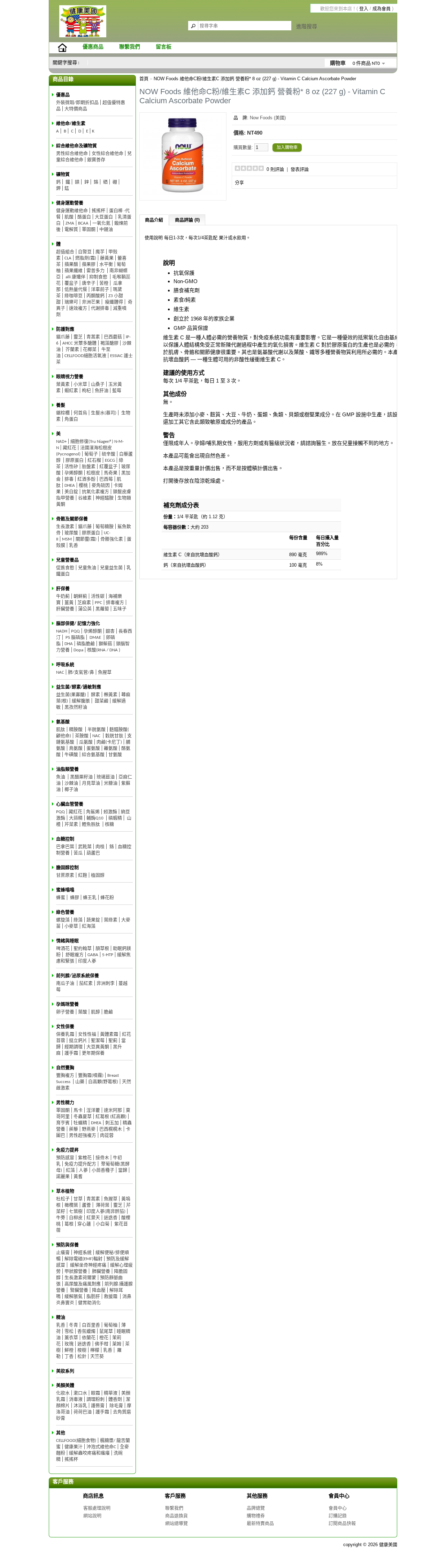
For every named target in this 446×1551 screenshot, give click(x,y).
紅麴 (82, 875)
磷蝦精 (115, 818)
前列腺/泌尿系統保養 (77, 976)
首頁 (143, 78)
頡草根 (102, 948)
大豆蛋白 (104, 217)
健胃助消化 (89, 1303)
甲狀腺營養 (75, 1271)
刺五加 (112, 1123)
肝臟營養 (65, 609)
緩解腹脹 (81, 701)
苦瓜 (78, 853)
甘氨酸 (115, 754)
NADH (61, 631)
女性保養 (65, 1026)
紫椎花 (85, 1158)
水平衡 (106, 264)
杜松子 (63, 1199)
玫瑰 (69, 1344)
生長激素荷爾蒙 (80, 1278)
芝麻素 (84, 602)
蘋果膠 (88, 264)
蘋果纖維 (73, 270)
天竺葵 (97, 1356)
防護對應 (65, 329)
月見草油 (91, 783)
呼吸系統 (65, 665)
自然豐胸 (65, 1068)
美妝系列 (65, 1371)
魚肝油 (101, 390)
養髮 (60, 405)
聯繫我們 (129, 47)
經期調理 (73, 1047)
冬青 (73, 1325)
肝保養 (63, 589)
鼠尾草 (106, 1331)
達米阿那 (113, 1110)
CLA (67, 258)
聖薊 (112, 1040)
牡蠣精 (80, 1123)
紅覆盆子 (108, 466)
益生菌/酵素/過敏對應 (78, 687)
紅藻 (70, 1170)
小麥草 (71, 926)
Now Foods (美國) (268, 117)
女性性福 (87, 1034)
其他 (60, 1433)
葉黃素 (63, 384)
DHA (68, 644)
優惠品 (63, 95)
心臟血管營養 (69, 804)
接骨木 (102, 1158)
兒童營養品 (67, 560)
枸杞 (86, 390)
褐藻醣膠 (109, 343)
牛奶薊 (63, 596)
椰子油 (71, 789)
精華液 (110, 1393)
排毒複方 (115, 602)
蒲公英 (85, 609)
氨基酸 (63, 722)
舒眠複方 (74, 955)
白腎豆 (85, 252)
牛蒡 (60, 1218)
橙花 (103, 1338)
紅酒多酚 (86, 479)
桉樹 (81, 1350)
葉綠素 (110, 920)
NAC (60, 672)
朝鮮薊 (80, 596)
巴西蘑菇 (113, 337)
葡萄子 (91, 454)
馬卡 (78, 1110)
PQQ (75, 631)
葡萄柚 (110, 1325)
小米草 (80, 384)
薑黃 (69, 602)
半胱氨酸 (96, 729)
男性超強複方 (82, 1135)
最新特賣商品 (260, 1523)
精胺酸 (76, 729)
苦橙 (103, 283)
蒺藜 (73, 1129)
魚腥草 (105, 672)
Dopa (78, 650)
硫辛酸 (108, 454)
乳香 (73, 545)
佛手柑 (101, 1344)
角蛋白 (71, 419)
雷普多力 (96, 270)
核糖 (109, 824)
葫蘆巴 (93, 853)
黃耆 (78, 1176)
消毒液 (76, 1399)
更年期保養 (93, 1053)
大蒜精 (76, 818)
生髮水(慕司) (103, 413)
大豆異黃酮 (97, 1047)
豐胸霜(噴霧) (90, 1075)
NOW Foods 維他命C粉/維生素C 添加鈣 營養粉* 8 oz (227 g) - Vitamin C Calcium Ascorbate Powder (255, 78)
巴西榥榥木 (110, 1129)
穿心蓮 (84, 1224)
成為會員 (381, 8)
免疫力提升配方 (80, 1164)
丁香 (69, 1356)
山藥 (79, 1082)
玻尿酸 (71, 533)
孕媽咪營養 (67, 1004)
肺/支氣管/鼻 (81, 672)
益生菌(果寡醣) (71, 695)
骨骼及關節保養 (72, 519)
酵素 (95, 695)
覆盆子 (71, 283)
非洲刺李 (106, 983)
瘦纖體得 (113, 302)
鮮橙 (69, 1350)
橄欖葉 (71, 1205)
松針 (81, 1356)
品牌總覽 (256, 1508)
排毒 (69, 479)
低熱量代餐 (75, 289)
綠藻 (78, 920)
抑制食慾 (98, 277)
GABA (92, 955)
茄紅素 (86, 983)
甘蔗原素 (65, 875)
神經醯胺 (104, 498)
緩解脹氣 (73, 1296)
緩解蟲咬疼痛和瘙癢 (89, 1453)
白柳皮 (76, 1218)
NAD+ (61, 441)
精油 (60, 1317)
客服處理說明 (96, 1508)
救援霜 (111, 1296)
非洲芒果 (91, 302)
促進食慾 (65, 568)
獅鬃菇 (105, 644)
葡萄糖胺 (104, 526)
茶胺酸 (82, 736)
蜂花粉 (107, 897)
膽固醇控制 (67, 867)
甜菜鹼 (101, 701)
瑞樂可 (71, 302)
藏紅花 (69, 448)
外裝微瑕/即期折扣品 (77, 102)
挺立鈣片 (78, 1040)
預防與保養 (67, 1245)
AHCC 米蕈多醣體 (79, 343)
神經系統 (83, 1252)
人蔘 (83, 1170)
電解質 (71, 229)
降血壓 (99, 1290)
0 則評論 (275, 169)
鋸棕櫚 (63, 413)
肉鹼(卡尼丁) (109, 742)
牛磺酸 (71, 754)
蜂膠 (74, 897)
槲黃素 (110, 695)
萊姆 (116, 1344)
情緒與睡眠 (67, 941)
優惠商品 (93, 47)
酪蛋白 (84, 217)
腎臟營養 (78, 1290)
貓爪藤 (63, 337)
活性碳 (98, 596)
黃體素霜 (109, 1034)
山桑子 (98, 384)
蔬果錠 (93, 920)
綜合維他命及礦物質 (76, 146)
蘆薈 (86, 1205)
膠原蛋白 (75, 460)
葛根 (69, 1224)
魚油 (61, 777)
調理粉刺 (95, 1399)
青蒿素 (93, 337)
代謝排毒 (100, 308)
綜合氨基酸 (93, 754)
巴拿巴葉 (65, 847)
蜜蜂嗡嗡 (65, 890)
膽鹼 (108, 1012)
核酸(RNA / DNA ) (103, 650)
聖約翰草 (83, 948)
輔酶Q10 (95, 818)
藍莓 (116, 390)
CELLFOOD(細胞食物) (76, 1440)
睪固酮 (88, 229)
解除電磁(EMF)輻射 (83, 1259)
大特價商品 (75, 109)
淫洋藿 (93, 1110)
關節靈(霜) (86, 539)
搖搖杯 (98, 211)
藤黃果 (107, 258)
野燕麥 (88, 1129)
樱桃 (83, 485)
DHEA (69, 485)
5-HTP (107, 955)
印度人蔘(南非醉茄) (105, 1211)
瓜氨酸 (86, 742)
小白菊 (102, 1224)
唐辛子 (88, 283)
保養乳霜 (65, 1034)
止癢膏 (63, 1252)
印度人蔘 (87, 961)
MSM (67, 539)
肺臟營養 (100, 1271)
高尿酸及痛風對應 (82, 1284)
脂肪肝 (93, 1296)
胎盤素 (88, 466)
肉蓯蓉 (107, 1135)
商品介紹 (154, 219)
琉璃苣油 (106, 777)
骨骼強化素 (111, 539)
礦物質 (63, 174)
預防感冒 (65, 1158)
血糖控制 (65, 839)
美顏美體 (65, 1385)
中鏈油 (106, 229)
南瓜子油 (65, 983)
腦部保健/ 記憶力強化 (78, 623)
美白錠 (71, 492)
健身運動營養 (69, 203)
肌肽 (60, 729)
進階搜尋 (306, 26)
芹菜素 (71, 824)
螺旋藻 (63, 920)
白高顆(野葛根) (103, 1082)
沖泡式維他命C (101, 1447)
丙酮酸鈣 (95, 296)
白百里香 (91, 1325)
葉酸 (82, 1012)
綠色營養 (65, 912)
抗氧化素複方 (95, 492)
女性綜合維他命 (107, 153)
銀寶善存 (96, 160)
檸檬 (94, 1350)
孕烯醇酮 (73, 473)
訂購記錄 (338, 1515)
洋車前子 (100, 289)
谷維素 (85, 498)
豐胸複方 (65, 1075)
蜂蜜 (60, 897)
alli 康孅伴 (74, 277)
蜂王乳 (90, 897)
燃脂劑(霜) (85, 258)
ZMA (70, 223)
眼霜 (95, 1393)
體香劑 (115, 1399)
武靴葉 (85, 847)
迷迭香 (110, 1218)
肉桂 (100, 847)
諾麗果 (63, 1176)
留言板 (163, 47)
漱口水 (80, 1393)
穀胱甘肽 (114, 736)
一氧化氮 (101, 223)
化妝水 (63, 1393)
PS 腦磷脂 (74, 637)
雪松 (69, 1331)
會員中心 (338, 1508)
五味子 (119, 609)
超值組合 (65, 252)
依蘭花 (88, 1338)
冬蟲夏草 (83, 1116)
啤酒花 (63, 948)
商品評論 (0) (187, 219)
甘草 (78, 1199)
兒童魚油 (87, 568)
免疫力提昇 (67, 1150)
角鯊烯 (93, 812)
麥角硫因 (101, 485)
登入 (363, 8)
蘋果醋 (71, 264)
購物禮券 (256, 1515)
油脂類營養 (67, 769)
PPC (98, 602)
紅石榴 (94, 460)
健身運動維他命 (72, 211)
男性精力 (65, 1102)
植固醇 (98, 875)
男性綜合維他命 (72, 153)
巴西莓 (106, 479)
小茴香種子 (103, 1170)
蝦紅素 (71, 390)
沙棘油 (71, 783)
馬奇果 (110, 473)
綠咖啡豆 (73, 296)
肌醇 (95, 1012)
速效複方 (78, 308)
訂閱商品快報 (342, 1523)
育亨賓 (63, 1123)
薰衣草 (71, 1338)
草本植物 (65, 1191)
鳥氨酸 (76, 748)
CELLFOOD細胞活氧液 (85, 356)
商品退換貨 (176, 1515)
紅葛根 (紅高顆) (110, 1116)
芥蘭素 (71, 349)
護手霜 (71, 1053)
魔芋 (100, 252)
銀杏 (110, 631)
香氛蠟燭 (86, 1331)
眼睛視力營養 (69, 376)
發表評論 (300, 169)
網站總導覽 (176, 1523)
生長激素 (65, 526)
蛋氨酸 (93, 748)
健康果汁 (73, 1447)
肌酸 (69, 217)
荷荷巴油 (83, 1412)
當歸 (122, 1170)
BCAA (83, 223)
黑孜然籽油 (75, 707)
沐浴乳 (80, 1406)
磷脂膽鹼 (86, 644)
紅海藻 (88, 926)
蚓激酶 (110, 812)
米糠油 (110, 783)
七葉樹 (76, 1211)
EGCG (110, 460)
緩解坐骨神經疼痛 (87, 1265)
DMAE (95, 637)
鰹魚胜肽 (91, 824)
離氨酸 (110, 748)
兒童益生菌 (111, 568)
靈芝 (78, 337)
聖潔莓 (98, 1040)
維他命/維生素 (70, 123)
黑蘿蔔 (102, 609)
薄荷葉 (102, 1205)
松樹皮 (93, 473)
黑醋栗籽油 (81, 777)
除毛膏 (115, 1406)
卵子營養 (65, 1012)
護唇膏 (98, 1406)
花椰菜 (90, 349)
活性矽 (71, 466)
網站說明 (92, 1515)
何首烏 (80, 413)
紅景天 (93, 1218)
